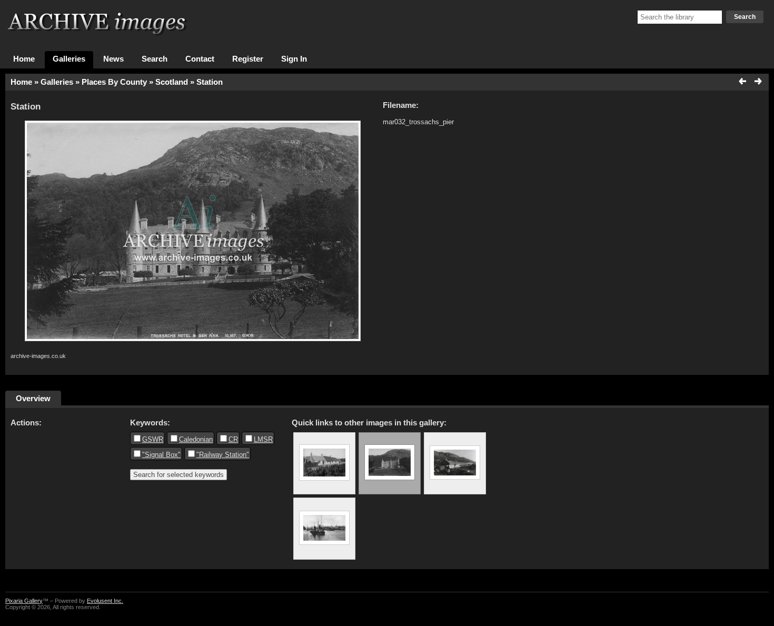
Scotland (171, 82)
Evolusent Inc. (105, 601)
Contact (199, 59)
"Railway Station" (222, 455)
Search (745, 17)
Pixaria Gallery (24, 601)
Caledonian (196, 439)
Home (24, 59)
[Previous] (743, 82)
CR (233, 439)
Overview (33, 398)
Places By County (114, 82)
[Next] (757, 82)
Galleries (69, 59)
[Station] (324, 463)
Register (247, 59)
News (113, 59)
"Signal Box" (161, 455)
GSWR (152, 439)
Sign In (294, 59)
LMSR (263, 439)
